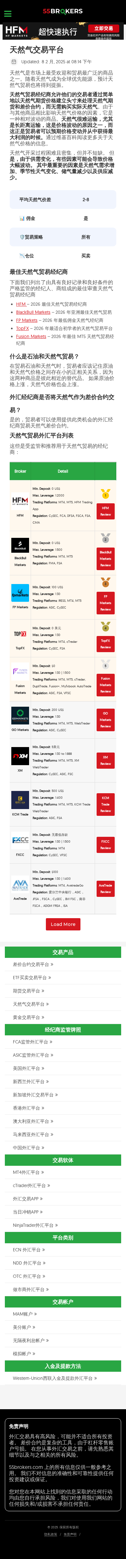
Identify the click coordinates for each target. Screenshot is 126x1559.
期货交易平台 (26, 991)
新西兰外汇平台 (29, 1081)
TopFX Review (105, 644)
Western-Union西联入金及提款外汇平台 (53, 1378)
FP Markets (26, 320)
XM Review (105, 760)
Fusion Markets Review (105, 684)
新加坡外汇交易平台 (33, 1095)
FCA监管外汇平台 (30, 1042)
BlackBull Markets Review (105, 558)
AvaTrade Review (105, 888)
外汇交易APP (25, 1199)
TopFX (22, 328)
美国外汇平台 (26, 1068)
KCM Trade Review (105, 804)
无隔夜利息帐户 (29, 1340)
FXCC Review (105, 844)
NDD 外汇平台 (27, 1263)
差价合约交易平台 (31, 964)
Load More (63, 924)
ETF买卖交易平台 (30, 977)
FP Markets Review (105, 602)
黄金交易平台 (26, 1017)
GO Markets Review (105, 719)
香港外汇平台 (26, 1108)
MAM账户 (23, 1314)
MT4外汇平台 (26, 1172)
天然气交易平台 (29, 1004)
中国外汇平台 (26, 1148)
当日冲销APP (25, 1212)
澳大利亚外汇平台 (31, 1121)
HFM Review (105, 511)
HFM (21, 304)
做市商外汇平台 (29, 1289)
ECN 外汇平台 (27, 1250)
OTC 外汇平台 (27, 1276)
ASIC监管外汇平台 (31, 1055)
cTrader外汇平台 (29, 1185)
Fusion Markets (31, 336)
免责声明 (70, 1534)
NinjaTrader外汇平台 (33, 1225)
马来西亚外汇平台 (31, 1134)
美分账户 (22, 1327)
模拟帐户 (22, 1354)
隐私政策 (50, 1534)
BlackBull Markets (33, 312)
